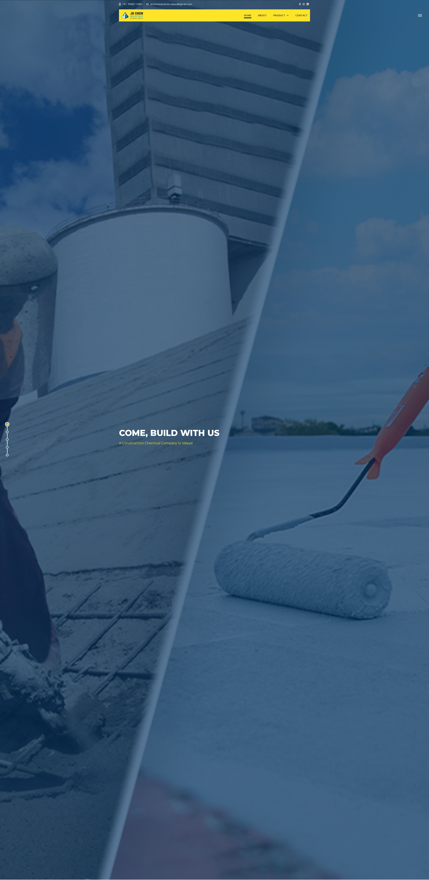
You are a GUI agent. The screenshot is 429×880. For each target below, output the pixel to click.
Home (247, 15)
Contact (301, 15)
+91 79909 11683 (132, 4)
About (262, 15)
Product (279, 15)
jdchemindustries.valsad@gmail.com (171, 4)
